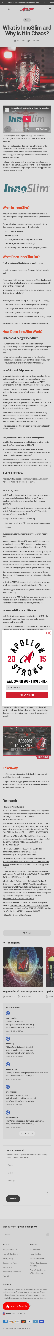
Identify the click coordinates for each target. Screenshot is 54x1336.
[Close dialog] (49, 633)
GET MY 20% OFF (27, 695)
